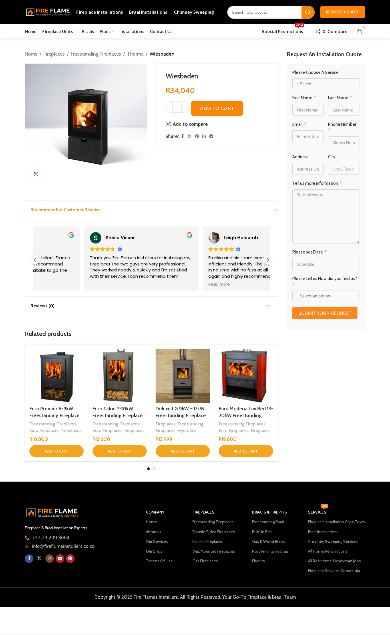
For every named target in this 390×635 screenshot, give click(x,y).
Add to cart (217, 108)
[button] (268, 259)
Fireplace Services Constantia (334, 570)
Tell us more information (315, 183)
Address (300, 156)
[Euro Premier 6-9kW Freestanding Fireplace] (56, 376)
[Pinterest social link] (197, 136)
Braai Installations (323, 531)
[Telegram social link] (211, 136)
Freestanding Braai (268, 521)
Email (297, 124)
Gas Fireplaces (205, 560)
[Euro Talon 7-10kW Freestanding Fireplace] (120, 376)
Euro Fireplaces (44, 430)
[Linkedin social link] (204, 136)
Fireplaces (54, 54)
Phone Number (342, 124)
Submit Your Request (324, 313)
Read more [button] (170, 284)
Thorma (135, 54)
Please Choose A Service (315, 72)
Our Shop (154, 551)
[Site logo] (48, 12)
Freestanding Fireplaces (96, 54)
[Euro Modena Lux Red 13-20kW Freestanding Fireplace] (246, 376)
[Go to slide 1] (148, 468)
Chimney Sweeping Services (333, 541)
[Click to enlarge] (36, 174)
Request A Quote (342, 12)
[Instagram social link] (49, 558)
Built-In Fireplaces (207, 541)
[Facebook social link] (182, 136)
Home (31, 54)
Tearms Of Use (159, 560)
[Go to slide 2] (154, 468)
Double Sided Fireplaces (213, 531)
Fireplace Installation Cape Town (336, 521)
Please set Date (308, 252)
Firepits (258, 560)
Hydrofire (187, 430)
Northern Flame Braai (270, 551)
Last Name (338, 97)
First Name (302, 97)
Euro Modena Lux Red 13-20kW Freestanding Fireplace (246, 415)
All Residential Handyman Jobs (334, 560)
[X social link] (189, 136)
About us (153, 531)
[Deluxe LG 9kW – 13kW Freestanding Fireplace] (183, 376)
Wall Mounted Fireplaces (213, 551)
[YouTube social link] (60, 558)
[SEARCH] (308, 12)
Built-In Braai (263, 531)
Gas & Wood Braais (268, 541)
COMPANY (155, 512)
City (331, 156)
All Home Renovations (327, 551)
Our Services (157, 541)
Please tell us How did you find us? (324, 278)
